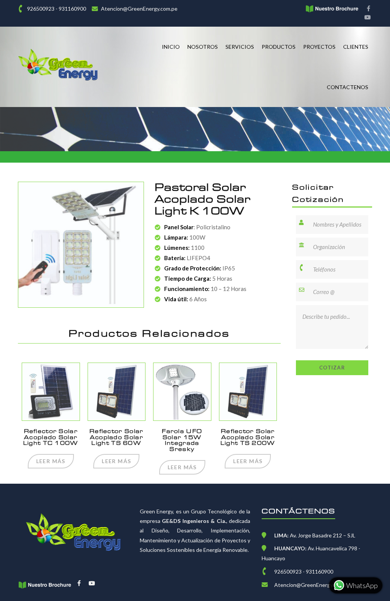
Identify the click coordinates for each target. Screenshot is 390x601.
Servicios (239, 46)
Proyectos (319, 46)
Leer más (51, 461)
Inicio (171, 46)
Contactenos (347, 87)
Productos (279, 46)
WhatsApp (361, 585)
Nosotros (202, 46)
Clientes (355, 46)
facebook (367, 9)
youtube (367, 18)
